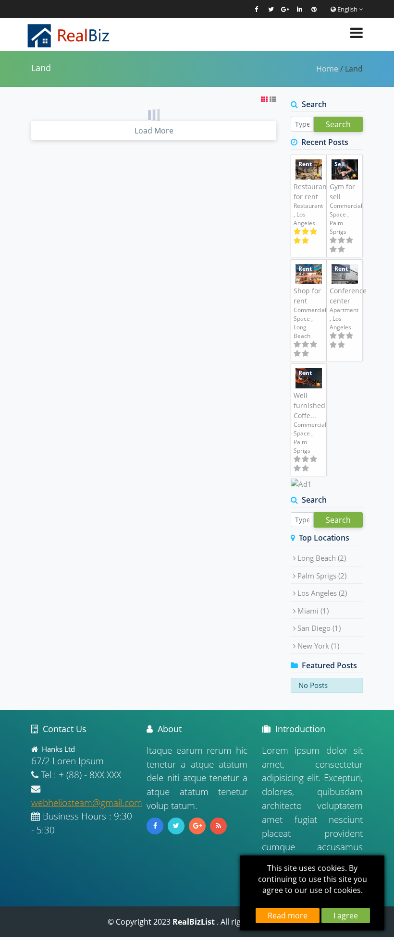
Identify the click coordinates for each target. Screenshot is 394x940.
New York (318, 646)
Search (338, 124)
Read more (288, 915)
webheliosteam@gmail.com (86, 802)
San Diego (319, 628)
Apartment (344, 310)
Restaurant (308, 206)
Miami (313, 610)
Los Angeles (322, 593)
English (347, 9)
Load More (154, 130)
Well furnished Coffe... (309, 405)
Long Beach (321, 558)
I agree (345, 915)
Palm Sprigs (321, 575)
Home (327, 68)
